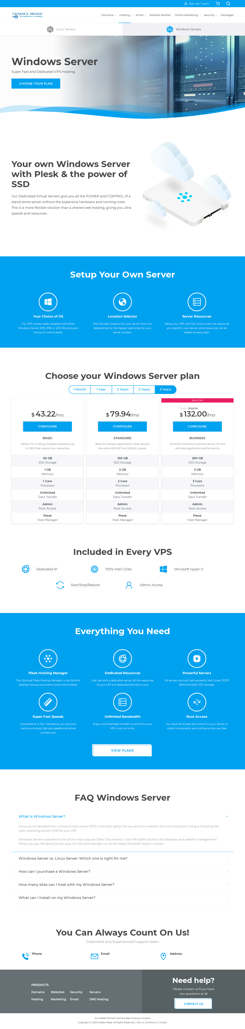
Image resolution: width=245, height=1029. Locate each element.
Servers (94, 992)
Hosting (37, 999)
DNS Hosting (98, 999)
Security (76, 992)
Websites (57, 992)
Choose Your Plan (36, 83)
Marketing (58, 999)
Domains (38, 992)
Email (74, 999)
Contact (162, 1022)
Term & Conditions (146, 1022)
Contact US (193, 1004)
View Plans (122, 751)
